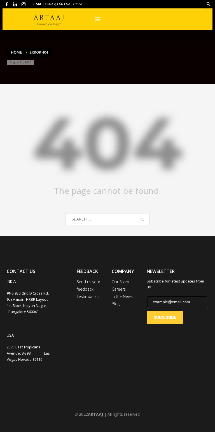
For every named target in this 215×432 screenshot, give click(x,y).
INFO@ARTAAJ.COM (64, 4)
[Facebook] (7, 4)
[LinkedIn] (15, 4)
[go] (142, 219)
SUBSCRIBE (165, 317)
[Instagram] (23, 4)
